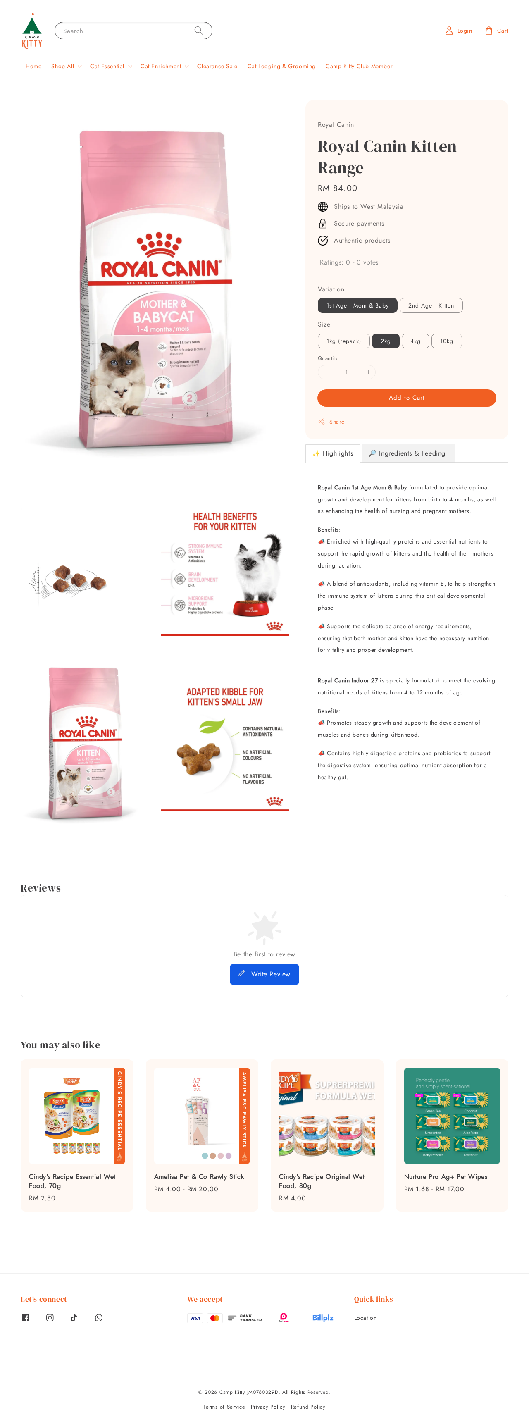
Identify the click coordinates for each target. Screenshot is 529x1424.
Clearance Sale (217, 66)
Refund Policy (308, 1407)
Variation (331, 289)
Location (365, 1318)
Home (33, 66)
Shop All (62, 66)
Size (324, 324)
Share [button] (337, 421)
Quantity (328, 358)
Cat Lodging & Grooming (282, 66)
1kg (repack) (343, 341)
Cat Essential (107, 66)
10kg (446, 341)
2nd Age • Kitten (431, 305)
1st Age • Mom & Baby (357, 305)
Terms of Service (224, 1407)
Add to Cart (407, 397)
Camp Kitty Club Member (359, 66)
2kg (386, 341)
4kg (415, 341)
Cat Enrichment (161, 66)
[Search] (199, 30)
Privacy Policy (268, 1407)
